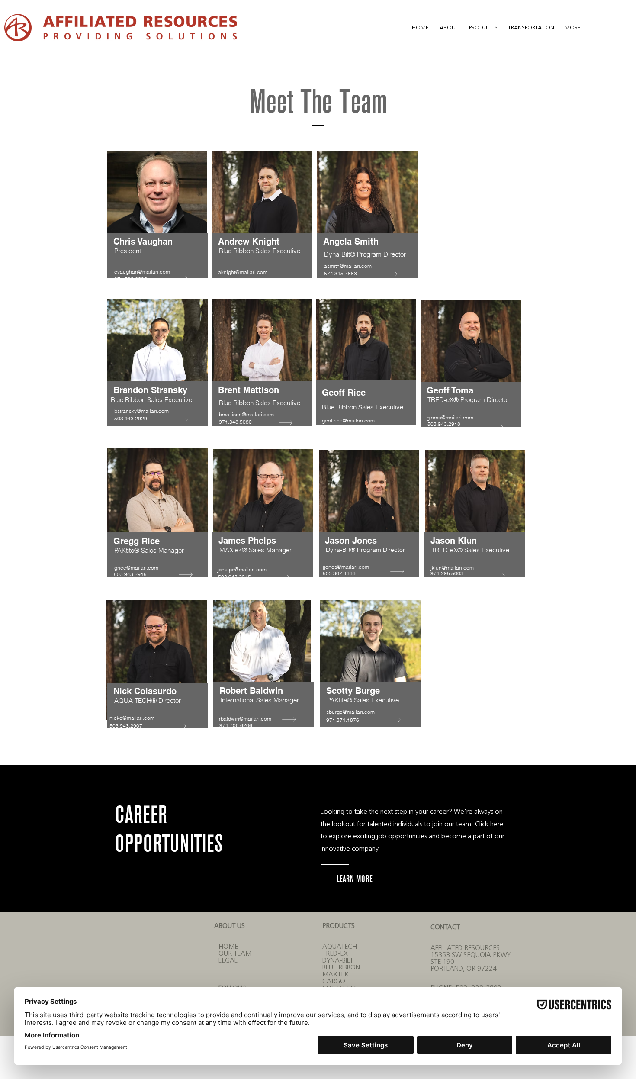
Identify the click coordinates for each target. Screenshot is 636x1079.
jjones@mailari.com (346, 567)
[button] (450, 27)
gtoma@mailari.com (450, 417)
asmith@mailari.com (348, 266)
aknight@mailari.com (242, 272)
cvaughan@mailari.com (142, 271)
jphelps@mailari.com (242, 569)
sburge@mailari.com (350, 712)
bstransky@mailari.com (141, 411)
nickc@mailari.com (131, 718)
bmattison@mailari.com (246, 414)
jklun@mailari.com (452, 567)
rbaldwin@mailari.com (245, 718)
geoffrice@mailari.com (348, 420)
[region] (157, 229)
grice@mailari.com (136, 567)
